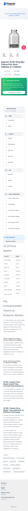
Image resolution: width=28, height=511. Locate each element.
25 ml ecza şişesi (20, 458)
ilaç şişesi (5, 461)
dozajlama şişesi (7, 471)
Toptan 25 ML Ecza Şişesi (8, 458)
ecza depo (5, 465)
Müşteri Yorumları (10, 241)
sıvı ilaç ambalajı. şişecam (19, 471)
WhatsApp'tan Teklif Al (14, 92)
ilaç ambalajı (21, 461)
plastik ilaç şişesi (16, 468)
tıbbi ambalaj (13, 461)
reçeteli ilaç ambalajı (15, 465)
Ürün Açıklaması (10, 237)
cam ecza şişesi (6, 468)
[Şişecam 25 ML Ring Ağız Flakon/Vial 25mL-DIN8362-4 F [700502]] (3, 54)
